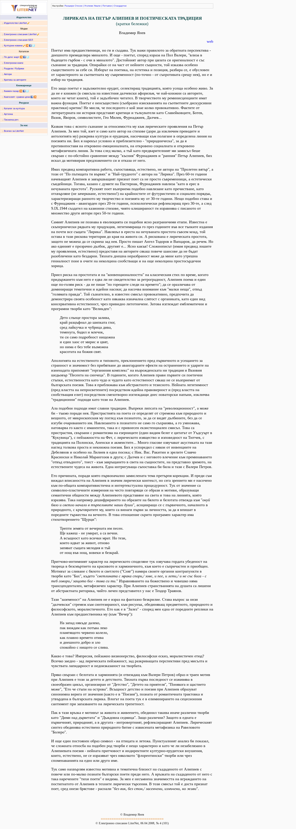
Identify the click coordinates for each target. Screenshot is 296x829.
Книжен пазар (11, 91)
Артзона (8, 114)
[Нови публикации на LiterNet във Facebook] (24, 57)
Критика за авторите (15, 79)
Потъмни (107, 6)
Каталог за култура (14, 108)
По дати (8, 57)
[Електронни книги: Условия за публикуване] (28, 23)
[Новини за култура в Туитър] (33, 45)
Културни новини (13, 45)
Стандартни (120, 6)
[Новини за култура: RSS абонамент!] (27, 45)
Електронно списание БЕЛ (18, 40)
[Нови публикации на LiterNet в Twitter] (27, 57)
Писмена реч (11, 119)
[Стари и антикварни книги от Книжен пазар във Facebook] (24, 91)
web (210, 41)
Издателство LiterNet (15, 23)
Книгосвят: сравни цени (17, 97)
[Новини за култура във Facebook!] (30, 45)
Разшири (69, 6)
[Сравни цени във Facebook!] (32, 97)
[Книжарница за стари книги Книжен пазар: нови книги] (21, 91)
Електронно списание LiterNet (20, 34)
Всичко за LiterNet (14, 131)
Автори (8, 74)
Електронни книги (13, 63)
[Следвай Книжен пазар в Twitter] (27, 91)
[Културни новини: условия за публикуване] (24, 45)
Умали (97, 6)
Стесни (78, 6)
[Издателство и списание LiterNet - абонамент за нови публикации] (21, 57)
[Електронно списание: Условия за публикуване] (38, 34)
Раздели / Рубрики (14, 68)
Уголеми (88, 6)
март (16, 57)
